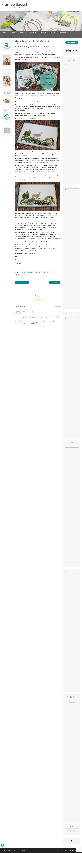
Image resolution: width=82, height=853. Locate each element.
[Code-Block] (39, 317)
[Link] (41, 317)
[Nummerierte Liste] (32, 317)
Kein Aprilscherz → (54, 282)
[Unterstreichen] (28, 317)
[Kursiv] (26, 317)
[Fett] (23, 317)
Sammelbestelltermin (47, 272)
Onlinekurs (22, 272)
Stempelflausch (15, 4)
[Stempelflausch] (41, 15)
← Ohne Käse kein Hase (22, 282)
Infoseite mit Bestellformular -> (32, 102)
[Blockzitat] (37, 317)
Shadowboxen (19, 274)
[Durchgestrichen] (30, 317)
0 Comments (26, 43)
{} (43, 317)
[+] (46, 317)
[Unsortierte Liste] (35, 317)
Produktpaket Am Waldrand (33, 272)
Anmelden (57, 306)
